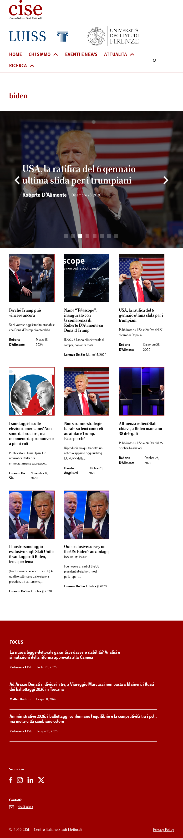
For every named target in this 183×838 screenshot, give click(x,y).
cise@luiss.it (25, 807)
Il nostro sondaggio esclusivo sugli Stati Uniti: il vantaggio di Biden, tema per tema (31, 554)
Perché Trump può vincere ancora (25, 313)
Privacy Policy (163, 830)
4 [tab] (87, 236)
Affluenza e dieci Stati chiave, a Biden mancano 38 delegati (140, 429)
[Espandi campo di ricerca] (154, 60)
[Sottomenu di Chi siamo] (55, 55)
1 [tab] (66, 236)
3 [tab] (80, 236)
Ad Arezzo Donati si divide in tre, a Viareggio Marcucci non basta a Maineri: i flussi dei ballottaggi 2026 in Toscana (82, 687)
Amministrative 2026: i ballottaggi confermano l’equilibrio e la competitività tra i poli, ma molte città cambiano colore (83, 719)
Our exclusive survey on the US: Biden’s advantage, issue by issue (86, 552)
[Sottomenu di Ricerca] (32, 66)
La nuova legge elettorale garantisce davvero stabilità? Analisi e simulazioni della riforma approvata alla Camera (65, 655)
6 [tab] (102, 236)
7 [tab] (109, 236)
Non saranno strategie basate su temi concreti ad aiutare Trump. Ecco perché (83, 431)
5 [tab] (95, 236)
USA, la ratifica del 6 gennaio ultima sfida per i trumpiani (141, 315)
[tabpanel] (91, 179)
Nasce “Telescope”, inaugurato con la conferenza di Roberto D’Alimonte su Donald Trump (83, 320)
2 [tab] (73, 236)
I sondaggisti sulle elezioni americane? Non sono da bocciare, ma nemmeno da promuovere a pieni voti (31, 434)
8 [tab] (116, 236)
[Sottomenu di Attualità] (132, 55)
